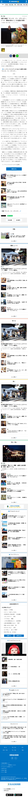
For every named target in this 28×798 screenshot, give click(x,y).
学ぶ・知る (25, 4)
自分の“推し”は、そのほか (10, 632)
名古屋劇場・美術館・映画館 (6, 22)
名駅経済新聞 (13, 2)
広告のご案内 (4, 770)
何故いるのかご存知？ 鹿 (10, 625)
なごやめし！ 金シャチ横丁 (10, 629)
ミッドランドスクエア (15, 22)
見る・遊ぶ (11, 4)
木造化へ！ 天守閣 (8, 609)
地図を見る (14, 169)
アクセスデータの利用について (7, 766)
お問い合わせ (4, 768)
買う (15, 4)
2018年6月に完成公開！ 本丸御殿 (12, 614)
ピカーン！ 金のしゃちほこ (10, 612)
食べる (7, 4)
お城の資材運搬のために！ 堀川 (12, 623)
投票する (9, 635)
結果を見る (19, 635)
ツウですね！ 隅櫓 (8, 618)
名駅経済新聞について (6, 763)
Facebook (12, 758)
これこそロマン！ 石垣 (9, 616)
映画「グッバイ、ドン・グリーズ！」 (11, 211)
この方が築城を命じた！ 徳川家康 (12, 620)
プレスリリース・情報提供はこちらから (9, 764)
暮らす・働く (20, 4)
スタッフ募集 (4, 772)
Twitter (15, 758)
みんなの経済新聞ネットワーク (14, 784)
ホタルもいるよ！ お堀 (9, 627)
